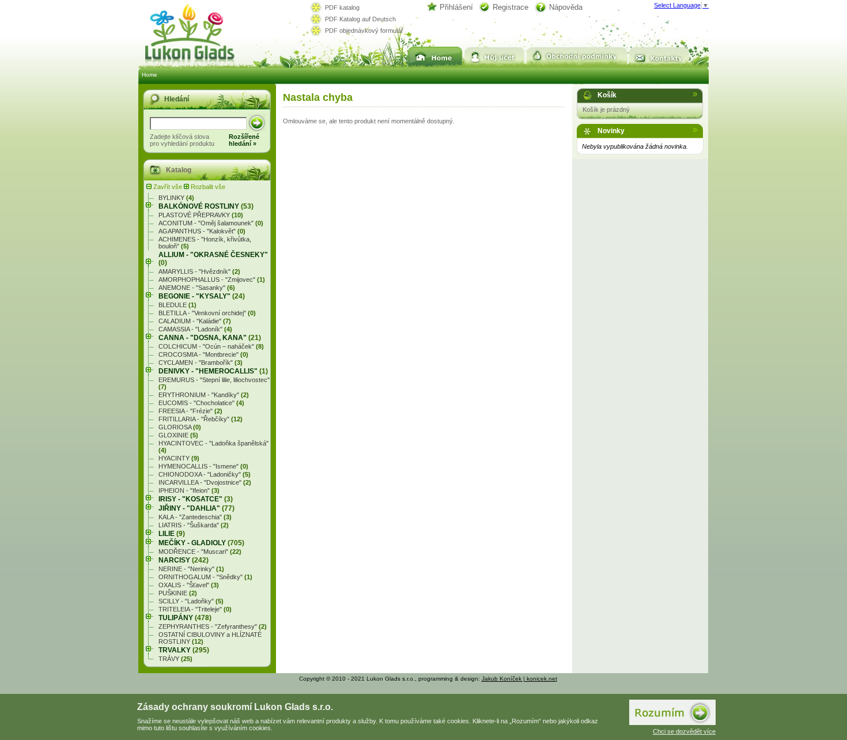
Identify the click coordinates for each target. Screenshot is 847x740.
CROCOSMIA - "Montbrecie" (203, 354)
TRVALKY (183, 650)
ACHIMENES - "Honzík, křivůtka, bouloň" (204, 243)
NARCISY (183, 560)
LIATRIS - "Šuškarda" (193, 525)
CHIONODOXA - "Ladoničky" (204, 474)
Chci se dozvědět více (684, 731)
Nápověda (566, 7)
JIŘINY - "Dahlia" (196, 508)
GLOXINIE (178, 435)
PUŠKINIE (177, 593)
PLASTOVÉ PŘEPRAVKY (200, 215)
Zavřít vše (168, 186)
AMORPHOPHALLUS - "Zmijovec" (211, 279)
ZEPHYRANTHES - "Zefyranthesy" (212, 626)
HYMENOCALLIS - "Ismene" (203, 466)
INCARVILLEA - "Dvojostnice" (204, 482)
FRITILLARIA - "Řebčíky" (200, 419)
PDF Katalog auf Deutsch (360, 19)
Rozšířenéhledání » (244, 140)
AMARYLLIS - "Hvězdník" (199, 271)
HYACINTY (178, 458)
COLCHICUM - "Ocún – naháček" (211, 346)
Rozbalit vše (207, 186)
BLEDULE (177, 304)
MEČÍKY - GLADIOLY (201, 543)
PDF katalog (342, 7)
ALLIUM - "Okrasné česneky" (213, 259)
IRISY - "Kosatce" (195, 499)
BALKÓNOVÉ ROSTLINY (206, 206)
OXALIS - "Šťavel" (188, 585)
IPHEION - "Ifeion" (189, 490)
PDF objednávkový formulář (364, 30)
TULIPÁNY (184, 618)
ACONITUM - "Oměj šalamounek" (210, 223)
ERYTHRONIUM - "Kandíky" (203, 394)
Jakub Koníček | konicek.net (519, 678)
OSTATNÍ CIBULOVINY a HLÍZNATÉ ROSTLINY (210, 638)
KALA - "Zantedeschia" (195, 517)
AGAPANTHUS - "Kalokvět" (201, 231)
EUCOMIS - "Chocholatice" (201, 402)
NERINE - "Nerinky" (191, 568)
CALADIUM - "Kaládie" (194, 321)
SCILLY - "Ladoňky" (191, 601)
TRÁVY (175, 658)
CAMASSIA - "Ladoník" (195, 329)
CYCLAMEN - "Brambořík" (200, 362)
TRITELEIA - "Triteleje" (195, 609)
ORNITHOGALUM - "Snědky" (205, 576)
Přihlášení (456, 7)
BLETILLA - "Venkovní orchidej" (207, 312)
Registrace (510, 7)
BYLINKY (176, 197)
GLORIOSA (179, 427)
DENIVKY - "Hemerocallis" (213, 371)
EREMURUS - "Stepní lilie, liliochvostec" (214, 383)
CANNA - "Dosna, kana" (209, 338)
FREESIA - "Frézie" (190, 410)
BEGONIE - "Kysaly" (201, 296)
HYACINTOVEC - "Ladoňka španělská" (213, 447)
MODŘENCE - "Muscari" (199, 551)
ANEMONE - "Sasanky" (196, 287)
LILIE (171, 534)
